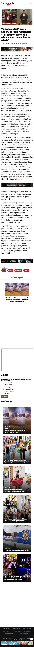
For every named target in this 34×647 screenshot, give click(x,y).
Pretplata (27, 631)
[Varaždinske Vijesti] (7, 3)
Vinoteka (17, 631)
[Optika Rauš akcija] (17, 49)
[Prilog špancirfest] (17, 643)
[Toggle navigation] (31, 3)
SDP (5, 270)
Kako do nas (27, 628)
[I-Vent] (17, 261)
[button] (2, 292)
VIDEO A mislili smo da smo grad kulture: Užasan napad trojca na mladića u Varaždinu (17, 299)
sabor (10, 270)
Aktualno (24, 43)
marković (18, 270)
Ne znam (7, 393)
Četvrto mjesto (8, 389)
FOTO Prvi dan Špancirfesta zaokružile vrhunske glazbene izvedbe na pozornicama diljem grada (17, 577)
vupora (26, 270)
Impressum (16, 628)
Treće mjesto (8, 387)
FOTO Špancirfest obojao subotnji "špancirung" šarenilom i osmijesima (16, 461)
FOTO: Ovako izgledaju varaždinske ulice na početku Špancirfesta (15, 520)
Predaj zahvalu (24, 633)
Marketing (6, 628)
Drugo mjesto (8, 384)
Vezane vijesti (17, 277)
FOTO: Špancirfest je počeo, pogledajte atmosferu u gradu (14, 490)
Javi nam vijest (9, 633)
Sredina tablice (9, 391)
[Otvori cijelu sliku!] (17, 17)
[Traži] (19, 3)
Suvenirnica (7, 631)
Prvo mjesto (8, 382)
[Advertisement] (17, 325)
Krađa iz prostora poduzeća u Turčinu (16, 550)
